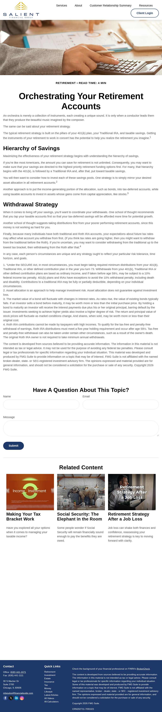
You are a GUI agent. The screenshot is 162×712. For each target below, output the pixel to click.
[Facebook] (5, 698)
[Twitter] (11, 698)
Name (7, 396)
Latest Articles (51, 695)
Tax (46, 685)
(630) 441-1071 (18, 672)
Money (47, 688)
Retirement (49, 672)
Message (9, 417)
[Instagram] (22, 698)
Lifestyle (48, 691)
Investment (49, 675)
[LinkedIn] (16, 698)
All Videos (49, 698)
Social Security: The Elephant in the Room (79, 516)
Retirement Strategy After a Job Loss (128, 516)
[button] (62, 5)
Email (86, 396)
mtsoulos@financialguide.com (18, 693)
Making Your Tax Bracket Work (23, 516)
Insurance (49, 681)
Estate (47, 678)
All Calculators (51, 701)
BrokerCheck (143, 669)
